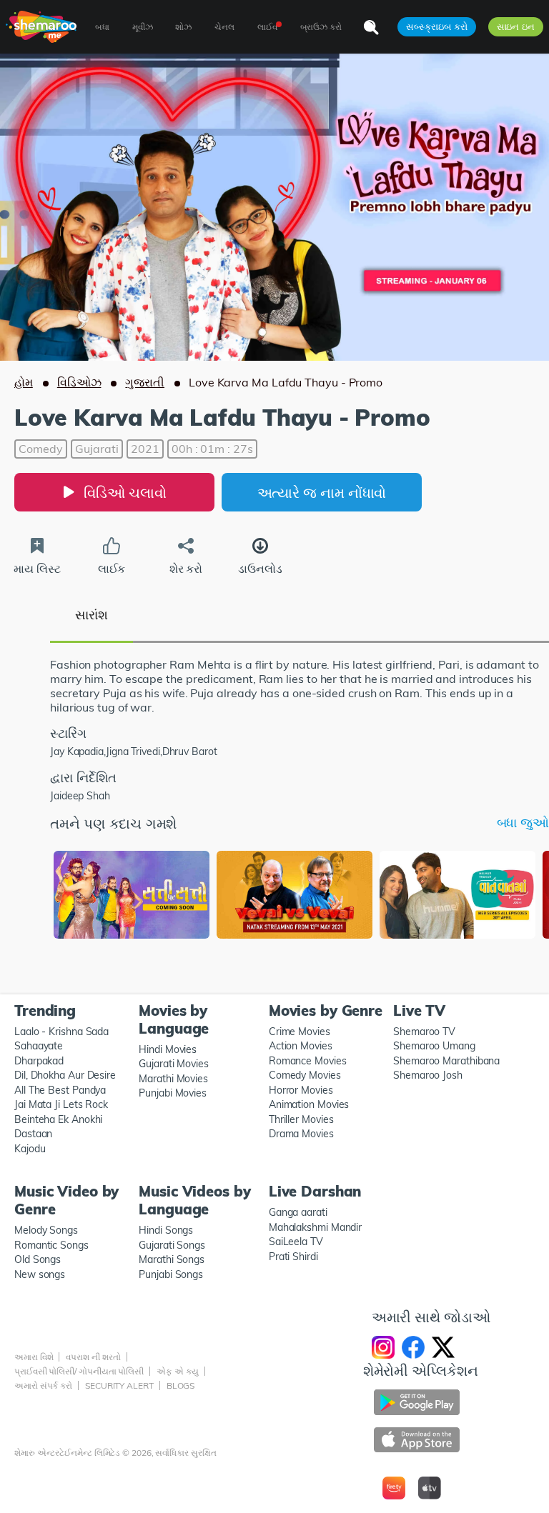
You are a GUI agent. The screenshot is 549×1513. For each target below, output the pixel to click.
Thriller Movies (301, 1119)
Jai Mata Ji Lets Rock (61, 1104)
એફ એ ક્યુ (177, 1371)
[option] (131, 896)
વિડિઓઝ (79, 382)
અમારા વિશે (33, 1357)
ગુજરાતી (144, 382)
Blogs (181, 1385)
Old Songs (37, 1259)
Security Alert (119, 1385)
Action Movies (300, 1045)
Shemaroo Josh (428, 1075)
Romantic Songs (51, 1245)
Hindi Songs (166, 1230)
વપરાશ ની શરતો (93, 1357)
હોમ (23, 382)
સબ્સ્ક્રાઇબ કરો (436, 26)
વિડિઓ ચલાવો (125, 492)
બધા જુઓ (523, 823)
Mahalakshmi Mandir (315, 1227)
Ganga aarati (298, 1212)
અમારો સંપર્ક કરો (43, 1385)
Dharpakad (39, 1060)
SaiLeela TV (296, 1241)
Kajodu (29, 1148)
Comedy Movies (305, 1075)
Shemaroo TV (424, 1031)
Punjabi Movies (173, 1093)
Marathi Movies (173, 1078)
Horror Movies (301, 1090)
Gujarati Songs (172, 1245)
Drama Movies (301, 1133)
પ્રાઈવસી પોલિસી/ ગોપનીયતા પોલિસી (79, 1371)
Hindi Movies (168, 1049)
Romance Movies (308, 1060)
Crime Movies (299, 1031)
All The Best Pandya (60, 1090)
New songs (39, 1274)
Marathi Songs (171, 1259)
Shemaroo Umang (434, 1045)
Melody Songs (46, 1230)
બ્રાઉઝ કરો (321, 26)
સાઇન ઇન (516, 26)
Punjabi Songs (171, 1274)
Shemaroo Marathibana (446, 1060)
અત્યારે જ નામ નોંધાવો (322, 492)
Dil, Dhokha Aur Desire (65, 1075)
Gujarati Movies (174, 1063)
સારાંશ (91, 614)
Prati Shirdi (293, 1256)
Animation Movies (309, 1104)
